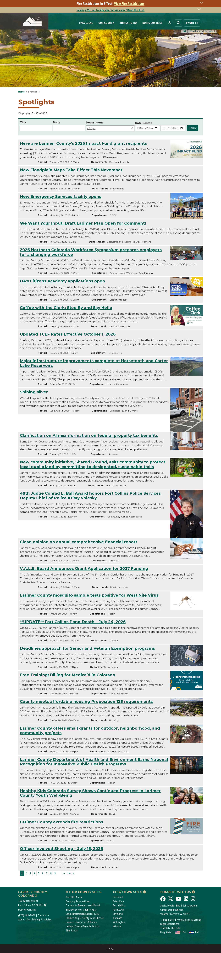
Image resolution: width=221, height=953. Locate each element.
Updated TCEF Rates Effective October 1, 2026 (68, 334)
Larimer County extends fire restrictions (61, 822)
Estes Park (118, 901)
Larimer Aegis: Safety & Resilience (85, 918)
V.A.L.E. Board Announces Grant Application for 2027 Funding (84, 568)
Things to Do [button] (128, 23)
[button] (169, 22)
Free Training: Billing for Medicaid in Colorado (67, 675)
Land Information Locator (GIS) (83, 914)
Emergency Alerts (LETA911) (81, 909)
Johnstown (119, 909)
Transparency (167, 919)
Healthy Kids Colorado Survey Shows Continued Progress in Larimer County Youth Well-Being (90, 793)
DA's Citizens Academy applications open (62, 281)
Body (56, 122)
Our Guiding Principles (39, 919)
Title (23, 122)
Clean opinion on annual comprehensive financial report (78, 542)
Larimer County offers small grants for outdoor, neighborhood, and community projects (90, 730)
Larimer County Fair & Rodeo (81, 922)
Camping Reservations (78, 901)
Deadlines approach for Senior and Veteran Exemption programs (87, 648)
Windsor (117, 926)
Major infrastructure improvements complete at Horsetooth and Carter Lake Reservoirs (94, 363)
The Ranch (71, 930)
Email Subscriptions (186, 905)
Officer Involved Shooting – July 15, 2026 (61, 848)
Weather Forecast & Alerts (175, 914)
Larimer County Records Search (82, 926)
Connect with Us (176, 892)
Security (196, 919)
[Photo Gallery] (184, 31)
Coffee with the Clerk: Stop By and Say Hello (66, 307)
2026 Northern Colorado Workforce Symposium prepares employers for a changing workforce (91, 252)
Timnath (117, 918)
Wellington (119, 922)
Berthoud (118, 897)
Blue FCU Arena (74, 897)
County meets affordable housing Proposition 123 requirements (86, 701)
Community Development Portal (83, 905)
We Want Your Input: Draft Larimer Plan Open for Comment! (83, 223)
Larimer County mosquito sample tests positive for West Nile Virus (89, 595)
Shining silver (34, 392)
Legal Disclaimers (169, 924)
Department (94, 122)
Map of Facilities (27, 909)
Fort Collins (119, 905)
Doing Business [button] (152, 23)
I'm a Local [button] (86, 23)
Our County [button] (106, 23)
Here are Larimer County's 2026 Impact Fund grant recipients (83, 143)
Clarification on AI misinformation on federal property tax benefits (89, 435)
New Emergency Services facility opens (60, 196)
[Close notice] (202, 2)
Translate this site (170, 928)
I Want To (192, 23)
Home (21, 91)
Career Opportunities (171, 910)
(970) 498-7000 (26, 915)
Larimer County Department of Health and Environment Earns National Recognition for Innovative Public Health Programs (94, 762)
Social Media (167, 905)
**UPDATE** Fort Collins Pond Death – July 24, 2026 (73, 621)
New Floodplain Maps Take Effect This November (71, 170)
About (21, 919)
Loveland (118, 914)
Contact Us (43, 915)
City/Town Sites (128, 892)
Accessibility (183, 919)
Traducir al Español (202, 31)
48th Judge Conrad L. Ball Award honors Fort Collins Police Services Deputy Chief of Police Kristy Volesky (90, 495)
